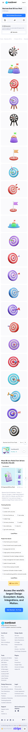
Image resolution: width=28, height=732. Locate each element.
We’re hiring (4, 644)
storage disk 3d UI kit (9, 549)
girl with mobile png (9, 529)
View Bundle (5, 466)
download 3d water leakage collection (14, 556)
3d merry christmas (9, 522)
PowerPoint (17, 662)
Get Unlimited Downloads (14, 15)
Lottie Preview (5, 676)
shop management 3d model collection (14, 559)
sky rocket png (7, 526)
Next (24, 450)
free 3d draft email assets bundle (12, 545)
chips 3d (18, 526)
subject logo (7, 519)
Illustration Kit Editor (6, 658)
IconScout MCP (5, 673)
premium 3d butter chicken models (13, 570)
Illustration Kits (18, 644)
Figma (16, 658)
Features (3, 640)
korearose (6, 508)
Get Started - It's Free (14, 610)
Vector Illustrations (19, 640)
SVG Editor (4, 662)
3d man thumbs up (9, 515)
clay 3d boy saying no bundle (11, 567)
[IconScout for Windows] (18, 711)
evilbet (20, 522)
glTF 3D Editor (4, 660)
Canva (16, 660)
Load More (14, 533)
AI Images (17, 642)
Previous (4, 450)
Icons (16, 647)
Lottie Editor (4, 664)
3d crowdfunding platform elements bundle (15, 574)
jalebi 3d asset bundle (9, 563)
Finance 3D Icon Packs (18, 39)
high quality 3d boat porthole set (12, 552)
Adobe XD (17, 669)
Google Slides (18, 664)
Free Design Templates (20, 651)
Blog (2, 635)
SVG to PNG (4, 667)
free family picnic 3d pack (10, 542)
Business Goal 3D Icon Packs (10, 442)
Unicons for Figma (19, 667)
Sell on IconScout (5, 642)
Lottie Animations (19, 638)
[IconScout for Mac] (15, 711)
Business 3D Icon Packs (8, 39)
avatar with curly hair (9, 511)
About (2, 638)
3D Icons (17, 635)
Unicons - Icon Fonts (20, 649)
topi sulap (21, 515)
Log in (23, 2)
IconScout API (4, 671)
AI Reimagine (4, 669)
